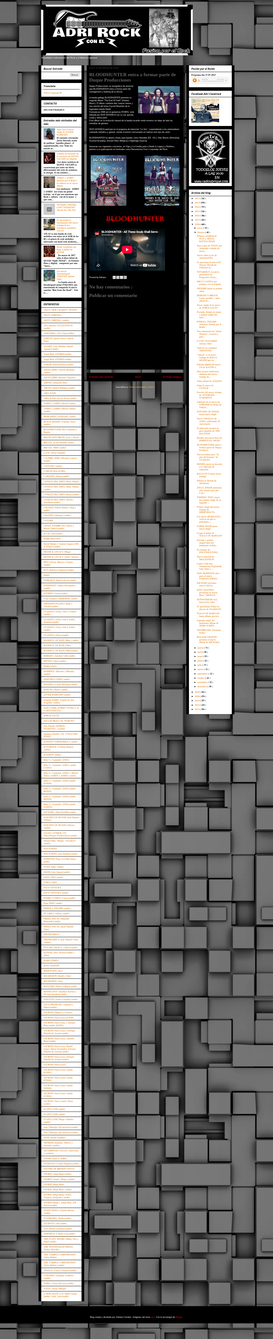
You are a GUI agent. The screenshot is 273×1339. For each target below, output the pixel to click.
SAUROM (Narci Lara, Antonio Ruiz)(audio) (59, 1040)
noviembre (202, 682)
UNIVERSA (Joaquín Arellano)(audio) (59, 1277)
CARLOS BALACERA (54, 471)
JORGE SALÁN (51, 715)
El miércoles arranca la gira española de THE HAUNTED (208, 430)
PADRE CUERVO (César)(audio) (59, 898)
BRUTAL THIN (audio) (55, 447)
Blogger (179, 1317)
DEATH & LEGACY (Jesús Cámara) (61, 556)
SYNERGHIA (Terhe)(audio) (57, 1218)
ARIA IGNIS (50, 393)
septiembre (203, 673)
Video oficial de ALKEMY (209, 381)
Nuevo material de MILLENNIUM (205, 558)
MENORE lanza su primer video (209, 290)
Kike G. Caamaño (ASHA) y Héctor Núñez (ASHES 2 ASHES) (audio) (61, 774)
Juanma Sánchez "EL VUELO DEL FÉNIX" (61, 735)
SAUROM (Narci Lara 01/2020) (59, 1017)
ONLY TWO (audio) (53, 877)
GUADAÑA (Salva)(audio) (56, 635)
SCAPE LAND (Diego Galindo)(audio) (59, 1121)
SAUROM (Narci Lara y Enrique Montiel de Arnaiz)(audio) (59, 1032)
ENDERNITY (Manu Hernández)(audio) (60, 587)
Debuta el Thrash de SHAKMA (206, 482)
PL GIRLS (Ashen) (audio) (57, 913)
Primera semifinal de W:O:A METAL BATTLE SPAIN (207, 238)
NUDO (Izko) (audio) (54, 866)
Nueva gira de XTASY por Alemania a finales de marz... (209, 248)
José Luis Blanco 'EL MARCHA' (59, 720)
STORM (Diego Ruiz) (54, 1184)
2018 (197, 224)
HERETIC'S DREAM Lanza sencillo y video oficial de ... (208, 298)
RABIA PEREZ (51, 960)
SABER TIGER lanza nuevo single (207, 527)
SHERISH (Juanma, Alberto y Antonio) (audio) (58, 1144)
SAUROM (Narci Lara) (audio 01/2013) (58, 1071)
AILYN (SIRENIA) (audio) (56, 320)
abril (200, 652)
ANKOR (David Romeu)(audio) (59, 364)
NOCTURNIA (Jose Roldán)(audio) (61, 853)
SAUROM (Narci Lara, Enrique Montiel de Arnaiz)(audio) (59, 1058)
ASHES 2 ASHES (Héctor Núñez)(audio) (60, 410)
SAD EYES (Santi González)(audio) (61, 999)
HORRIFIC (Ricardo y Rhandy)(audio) (59, 673)
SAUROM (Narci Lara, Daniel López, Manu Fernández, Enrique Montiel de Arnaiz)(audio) (60, 1049)
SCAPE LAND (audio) (54, 1109)
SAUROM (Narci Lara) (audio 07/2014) (58, 1079)
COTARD (48, 520)
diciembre (202, 686)
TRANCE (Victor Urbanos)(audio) (60, 1270)
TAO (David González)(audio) (58, 1228)
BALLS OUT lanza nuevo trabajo (209, 475)
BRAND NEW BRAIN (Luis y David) (61, 437)
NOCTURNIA (50, 848)
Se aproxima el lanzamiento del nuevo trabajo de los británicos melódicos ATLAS (67, 225)
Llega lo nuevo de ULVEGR (205, 387)
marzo (200, 647)
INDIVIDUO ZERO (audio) (57, 679)
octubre (201, 678)
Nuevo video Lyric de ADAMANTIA (207, 257)
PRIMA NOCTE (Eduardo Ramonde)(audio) (56, 920)
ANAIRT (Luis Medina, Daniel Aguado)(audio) (58, 348)
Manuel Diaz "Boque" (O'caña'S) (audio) (60, 842)
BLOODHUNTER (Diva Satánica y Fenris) (60, 431)
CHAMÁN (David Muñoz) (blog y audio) (60, 509)
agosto (200, 669)
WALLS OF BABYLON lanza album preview (208, 615)
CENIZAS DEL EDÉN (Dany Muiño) (61, 481)
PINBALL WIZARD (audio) (57, 908)
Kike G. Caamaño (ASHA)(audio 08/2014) (60, 798)
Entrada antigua (172, 377)
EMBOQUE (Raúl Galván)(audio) (60, 580)
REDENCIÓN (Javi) (53, 970)
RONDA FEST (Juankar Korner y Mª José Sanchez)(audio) (60, 993)
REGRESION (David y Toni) (57, 975)
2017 (197, 219)
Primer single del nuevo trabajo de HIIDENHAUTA (208, 509)
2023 (197, 709)
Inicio (138, 377)
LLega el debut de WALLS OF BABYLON (209, 534)
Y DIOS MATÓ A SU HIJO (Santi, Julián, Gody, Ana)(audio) (60, 1295)
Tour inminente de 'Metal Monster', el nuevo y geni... (209, 334)
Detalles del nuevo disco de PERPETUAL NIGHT (209, 439)
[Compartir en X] (121, 277)
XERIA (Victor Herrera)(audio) (59, 1283)
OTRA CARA (50, 882)
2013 (197, 202)
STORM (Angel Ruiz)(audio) (57, 1174)
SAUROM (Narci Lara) (55, 1064)
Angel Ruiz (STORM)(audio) (57, 354)
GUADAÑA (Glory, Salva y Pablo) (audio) (60, 613)
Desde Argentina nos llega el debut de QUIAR (66, 249)
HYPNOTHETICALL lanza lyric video (207, 601)
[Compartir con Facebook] (125, 277)
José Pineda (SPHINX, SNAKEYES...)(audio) (54, 727)
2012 (197, 198)
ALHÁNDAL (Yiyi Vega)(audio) (59, 333)
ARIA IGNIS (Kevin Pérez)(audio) (60, 398)
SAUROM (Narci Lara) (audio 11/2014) (58, 1095)
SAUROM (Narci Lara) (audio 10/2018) (58, 1087)
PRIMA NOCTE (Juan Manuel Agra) (58, 928)
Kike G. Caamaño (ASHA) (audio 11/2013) (60, 766)
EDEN (47, 575)
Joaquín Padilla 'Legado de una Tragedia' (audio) (59, 701)
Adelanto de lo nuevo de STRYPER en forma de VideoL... (209, 404)
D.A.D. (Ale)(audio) (53, 533)
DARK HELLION (52, 538)
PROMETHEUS (51, 934)
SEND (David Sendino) (55, 1137)
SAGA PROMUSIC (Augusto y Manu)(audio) (58, 1006)
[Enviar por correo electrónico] (114, 277)
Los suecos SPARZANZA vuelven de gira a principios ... (209, 519)
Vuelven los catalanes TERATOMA (207, 349)
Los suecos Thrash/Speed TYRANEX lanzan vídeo (65, 275)
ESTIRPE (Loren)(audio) (56, 593)
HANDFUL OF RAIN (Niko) (57, 645)
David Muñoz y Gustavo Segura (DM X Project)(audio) (61, 545)
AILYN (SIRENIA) (53, 315)
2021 (197, 700)
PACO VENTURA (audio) (56, 892)
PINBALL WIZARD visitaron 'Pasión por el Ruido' (209, 324)
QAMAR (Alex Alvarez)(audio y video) (59, 954)
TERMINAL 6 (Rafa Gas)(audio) (59, 1233)
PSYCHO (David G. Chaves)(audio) (61, 947)
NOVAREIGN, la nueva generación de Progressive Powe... (208, 274)
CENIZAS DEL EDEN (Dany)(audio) (61, 494)
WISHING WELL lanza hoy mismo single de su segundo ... (209, 500)
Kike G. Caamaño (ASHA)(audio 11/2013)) (60, 806)
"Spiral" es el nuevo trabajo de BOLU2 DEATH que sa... (207, 357)
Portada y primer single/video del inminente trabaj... (207, 542)
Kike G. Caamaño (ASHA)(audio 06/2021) (60, 790)
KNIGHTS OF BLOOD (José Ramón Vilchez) (61, 819)
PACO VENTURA (52, 887)
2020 (197, 696)
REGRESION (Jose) (53, 981)
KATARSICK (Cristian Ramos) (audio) (59, 748)
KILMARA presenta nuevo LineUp (206, 584)
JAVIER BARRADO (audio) (57, 694)
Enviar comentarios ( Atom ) (142, 387)
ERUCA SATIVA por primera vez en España (209, 283)
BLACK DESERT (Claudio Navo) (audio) (60, 423)
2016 (197, 215)
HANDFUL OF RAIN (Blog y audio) (61, 640)
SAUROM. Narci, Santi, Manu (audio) (58, 1102)
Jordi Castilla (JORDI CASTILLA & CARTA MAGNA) (61, 709)
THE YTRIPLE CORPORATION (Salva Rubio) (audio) (60, 1264)
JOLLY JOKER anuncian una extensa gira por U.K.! (209, 490)
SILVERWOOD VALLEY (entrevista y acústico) (61, 1152)
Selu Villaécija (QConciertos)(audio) (61, 1127)
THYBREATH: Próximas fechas (209, 631)
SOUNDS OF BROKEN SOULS (59, 1168)
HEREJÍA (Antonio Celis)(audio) (59, 655)
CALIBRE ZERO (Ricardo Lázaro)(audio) (60, 459)
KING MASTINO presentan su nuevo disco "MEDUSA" (207, 592)
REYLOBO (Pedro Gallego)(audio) (60, 986)
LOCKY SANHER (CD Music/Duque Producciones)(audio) (60, 834)
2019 (197, 692)
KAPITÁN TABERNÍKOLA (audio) (61, 741)
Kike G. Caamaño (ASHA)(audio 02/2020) (60, 782)
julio (200, 665)
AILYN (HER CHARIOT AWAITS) (60, 309)
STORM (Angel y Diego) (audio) (59, 1179)
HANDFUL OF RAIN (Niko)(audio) (61, 650)
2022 (197, 705)
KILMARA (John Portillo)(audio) (60, 812)
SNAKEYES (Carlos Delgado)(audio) (61, 1163)
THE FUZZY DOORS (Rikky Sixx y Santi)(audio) (61, 1240)
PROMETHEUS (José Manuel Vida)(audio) (61, 941)
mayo (200, 656)
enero (200, 228)
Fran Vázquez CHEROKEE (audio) (61, 598)
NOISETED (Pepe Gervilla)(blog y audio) (60, 860)
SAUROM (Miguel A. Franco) (58, 1012)
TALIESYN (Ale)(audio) (55, 1223)
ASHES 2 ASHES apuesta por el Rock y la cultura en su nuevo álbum (67, 181)
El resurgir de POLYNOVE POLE (207, 551)
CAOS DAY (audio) (53, 466)
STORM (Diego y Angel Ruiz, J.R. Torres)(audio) (60, 1204)
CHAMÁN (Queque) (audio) (57, 515)
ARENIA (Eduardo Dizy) (56, 382)
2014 (197, 206)
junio (200, 660)
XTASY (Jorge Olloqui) (55, 1288)
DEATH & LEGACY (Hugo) (57, 551)
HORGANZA (50, 666)
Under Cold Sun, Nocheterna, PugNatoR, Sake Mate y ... (209, 566)
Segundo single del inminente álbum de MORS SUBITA (207, 623)
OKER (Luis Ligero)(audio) (57, 872)
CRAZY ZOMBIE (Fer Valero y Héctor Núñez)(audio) (59, 527)
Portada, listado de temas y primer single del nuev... (209, 314)
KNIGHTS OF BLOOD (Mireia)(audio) (59, 826)
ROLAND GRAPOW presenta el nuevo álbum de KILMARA (208, 639)
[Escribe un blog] (117, 277)
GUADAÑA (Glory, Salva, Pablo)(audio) (59, 628)
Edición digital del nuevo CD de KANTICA (209, 366)
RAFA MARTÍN (51, 965)
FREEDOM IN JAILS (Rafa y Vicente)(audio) (58, 605)
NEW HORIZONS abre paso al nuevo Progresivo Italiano (208, 576)
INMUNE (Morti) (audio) (56, 689)
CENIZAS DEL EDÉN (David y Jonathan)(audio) (59, 501)
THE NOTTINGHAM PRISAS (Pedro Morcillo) (58, 1248)
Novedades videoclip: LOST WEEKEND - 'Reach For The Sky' (67, 207)
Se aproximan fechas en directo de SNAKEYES (209, 608)
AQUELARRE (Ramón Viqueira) (60, 377)
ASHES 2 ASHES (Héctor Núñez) (60, 403)
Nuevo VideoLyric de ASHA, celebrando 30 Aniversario (208, 421)
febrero (201, 232)
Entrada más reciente (101, 377)
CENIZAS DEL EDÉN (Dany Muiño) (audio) (61, 488)
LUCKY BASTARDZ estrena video (207, 342)
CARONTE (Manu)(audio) (56, 476)
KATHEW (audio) (52, 754)
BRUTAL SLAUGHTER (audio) (59, 442)
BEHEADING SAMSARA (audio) (60, 416)
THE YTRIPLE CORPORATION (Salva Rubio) (60, 1256)
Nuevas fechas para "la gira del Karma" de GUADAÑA (208, 457)
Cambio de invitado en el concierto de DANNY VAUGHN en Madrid (68, 156)
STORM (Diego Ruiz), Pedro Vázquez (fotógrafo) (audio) (57, 1196)
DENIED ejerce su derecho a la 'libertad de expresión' (209, 466)
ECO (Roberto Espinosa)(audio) (59, 570)
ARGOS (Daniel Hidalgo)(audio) (59, 387)
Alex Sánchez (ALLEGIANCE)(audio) (58, 327)
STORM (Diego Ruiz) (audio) (58, 1189)
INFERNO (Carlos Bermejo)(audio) (61, 684)
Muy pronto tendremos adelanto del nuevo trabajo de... (208, 374)
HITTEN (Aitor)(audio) (55, 661)
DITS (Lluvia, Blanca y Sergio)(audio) (58, 563)
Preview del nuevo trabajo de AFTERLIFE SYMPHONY (209, 395)
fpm (153, 1317)
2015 (197, 211)
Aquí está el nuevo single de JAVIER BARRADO (65, 132)
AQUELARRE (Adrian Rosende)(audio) (59, 371)
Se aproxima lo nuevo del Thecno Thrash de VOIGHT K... (209, 264)
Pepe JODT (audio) (53, 903)
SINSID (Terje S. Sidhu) (55, 1158)
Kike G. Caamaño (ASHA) (56, 759)
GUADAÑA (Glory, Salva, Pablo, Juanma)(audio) (59, 621)
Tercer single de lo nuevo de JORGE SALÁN (208, 306)
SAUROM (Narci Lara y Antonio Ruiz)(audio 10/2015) (59, 1024)
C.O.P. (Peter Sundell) (54, 452)
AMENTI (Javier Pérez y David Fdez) (58, 340)
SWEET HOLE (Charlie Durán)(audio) (59, 1212)
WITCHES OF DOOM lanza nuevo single (208, 413)
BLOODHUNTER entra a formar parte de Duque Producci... (209, 447)
